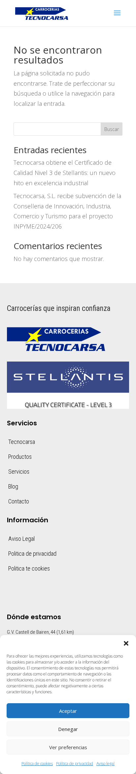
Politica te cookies (29, 568)
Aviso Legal (21, 538)
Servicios (18, 471)
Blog (13, 486)
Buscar (111, 129)
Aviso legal (105, 763)
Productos (20, 456)
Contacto (18, 501)
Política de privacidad (74, 763)
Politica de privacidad (32, 553)
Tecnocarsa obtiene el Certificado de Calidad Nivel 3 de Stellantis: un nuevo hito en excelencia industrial (65, 172)
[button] (126, 643)
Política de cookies (37, 763)
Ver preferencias (68, 747)
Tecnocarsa (21, 441)
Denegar (68, 729)
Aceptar (68, 711)
